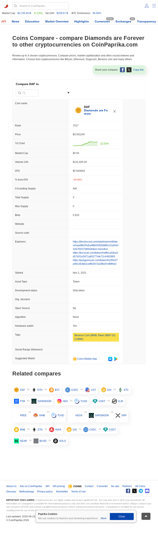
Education (32, 21)
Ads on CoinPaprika (31, 486)
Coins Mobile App (87, 358)
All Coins (140, 486)
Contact (89, 486)
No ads (115, 486)
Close (121, 516)
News (15, 21)
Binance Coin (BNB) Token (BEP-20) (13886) (94, 337)
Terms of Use (78, 491)
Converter (102, 486)
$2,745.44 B (24, 13)
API (3, 21)
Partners (127, 486)
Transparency (146, 21)
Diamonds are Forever (96, 112)
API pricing (59, 486)
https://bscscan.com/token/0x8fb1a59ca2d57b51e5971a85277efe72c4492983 (95, 254)
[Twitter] (134, 491)
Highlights (81, 21)
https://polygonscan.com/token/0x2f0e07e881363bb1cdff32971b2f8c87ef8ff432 (95, 262)
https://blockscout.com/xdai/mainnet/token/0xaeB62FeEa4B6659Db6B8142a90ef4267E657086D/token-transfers (95, 245)
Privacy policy (45, 491)
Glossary (11, 491)
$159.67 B (62, 13)
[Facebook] (128, 491)
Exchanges (123, 21)
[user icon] (147, 5)
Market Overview (57, 21)
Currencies (102, 21)
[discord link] (147, 491)
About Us (11, 486)
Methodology (26, 491)
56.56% (97, 13)
